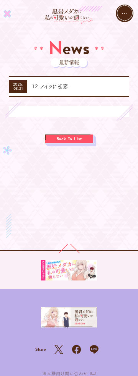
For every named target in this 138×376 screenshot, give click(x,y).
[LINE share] (94, 349)
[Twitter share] (58, 349)
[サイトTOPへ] (69, 16)
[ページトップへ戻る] (69, 248)
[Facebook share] (76, 349)
